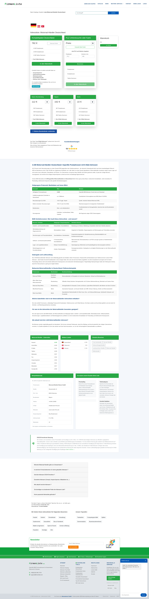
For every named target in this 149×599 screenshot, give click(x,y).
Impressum (94, 565)
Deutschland (67, 342)
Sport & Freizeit (51, 525)
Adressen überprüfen (65, 574)
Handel (41, 12)
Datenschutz (94, 567)
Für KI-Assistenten (64, 580)
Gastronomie (36, 521)
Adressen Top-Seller (65, 570)
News (107, 3)
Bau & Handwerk (58, 521)
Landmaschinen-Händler (99, 348)
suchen (113, 13)
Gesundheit (47, 521)
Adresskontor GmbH (66, 596)
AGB (118, 596)
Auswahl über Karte (80, 47)
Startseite (62, 565)
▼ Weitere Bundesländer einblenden (43, 131)
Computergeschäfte (92, 517)
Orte (51, 530)
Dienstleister (52, 517)
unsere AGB (94, 570)
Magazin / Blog (63, 576)
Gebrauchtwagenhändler (99, 345)
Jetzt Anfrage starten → (111, 578)
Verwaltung (62, 517)
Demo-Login (137, 3)
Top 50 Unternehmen (81, 581)
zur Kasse (108, 45)
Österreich (67, 345)
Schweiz (66, 348)
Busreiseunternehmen (95, 521)
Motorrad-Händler (111, 348)
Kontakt (128, 3)
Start (31, 12)
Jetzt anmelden (73, 547)
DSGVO (93, 572)
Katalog (100, 3)
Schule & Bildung (64, 525)
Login (145, 3)
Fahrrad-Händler (107, 342)
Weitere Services (117, 3)
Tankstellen (80, 517)
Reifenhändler (96, 351)
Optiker (103, 517)
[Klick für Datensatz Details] (92, 43)
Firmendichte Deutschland (82, 578)
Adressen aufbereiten (65, 572)
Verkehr (43, 517)
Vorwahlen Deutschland (81, 576)
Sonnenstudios (81, 521)
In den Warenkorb (46, 64)
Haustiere (35, 530)
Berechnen (80, 64)
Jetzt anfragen (36, 86)
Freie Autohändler (97, 342)
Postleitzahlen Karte (80, 571)
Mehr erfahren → (70, 449)
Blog (115, 588)
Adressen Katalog (64, 567)
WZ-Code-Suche (80, 583)
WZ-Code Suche (64, 578)
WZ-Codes (110, 588)
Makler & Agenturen (38, 525)
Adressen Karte (111, 585)
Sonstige (44, 530)
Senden (144, 595)
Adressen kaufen (89, 3)
